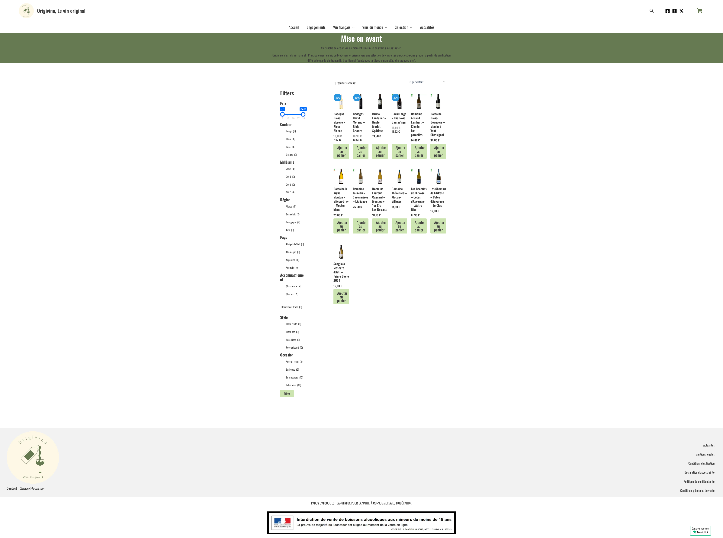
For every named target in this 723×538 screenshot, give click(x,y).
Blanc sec (292, 332)
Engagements (316, 27)
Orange (291, 154)
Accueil (294, 27)
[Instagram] (674, 11)
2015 (290, 177)
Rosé (290, 147)
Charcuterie (293, 286)
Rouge (291, 131)
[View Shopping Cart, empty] (699, 10)
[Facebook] (667, 11)
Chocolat (292, 294)
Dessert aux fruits (291, 307)
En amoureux (294, 377)
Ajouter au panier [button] (342, 151)
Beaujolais (293, 214)
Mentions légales (705, 454)
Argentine (292, 260)
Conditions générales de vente (697, 490)
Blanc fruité (293, 324)
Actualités (427, 27)
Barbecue (292, 369)
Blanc (290, 139)
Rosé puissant (294, 347)
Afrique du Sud (295, 244)
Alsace (291, 206)
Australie (292, 267)
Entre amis (293, 385)
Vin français (341, 27)
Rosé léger (293, 340)
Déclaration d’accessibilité (699, 472)
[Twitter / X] (681, 11)
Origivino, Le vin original (61, 10)
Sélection (401, 27)
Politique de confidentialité (699, 481)
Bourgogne (293, 222)
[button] (651, 10)
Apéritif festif (294, 361)
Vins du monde (372, 27)
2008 (290, 169)
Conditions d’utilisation (701, 463)
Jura (290, 230)
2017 (290, 192)
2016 (290, 184)
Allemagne (293, 252)
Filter (287, 393)
